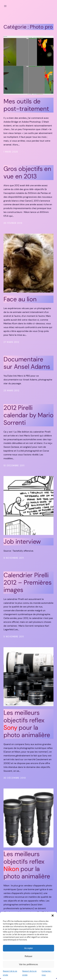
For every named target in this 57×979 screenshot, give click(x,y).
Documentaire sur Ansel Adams (27, 363)
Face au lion (20, 299)
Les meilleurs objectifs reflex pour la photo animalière (27, 724)
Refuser (28, 956)
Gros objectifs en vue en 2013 (27, 172)
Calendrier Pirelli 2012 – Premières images (28, 582)
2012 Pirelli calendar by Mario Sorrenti (28, 415)
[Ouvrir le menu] (5, 6)
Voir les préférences (28, 964)
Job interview (22, 541)
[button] (52, 915)
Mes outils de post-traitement (26, 105)
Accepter (28, 948)
